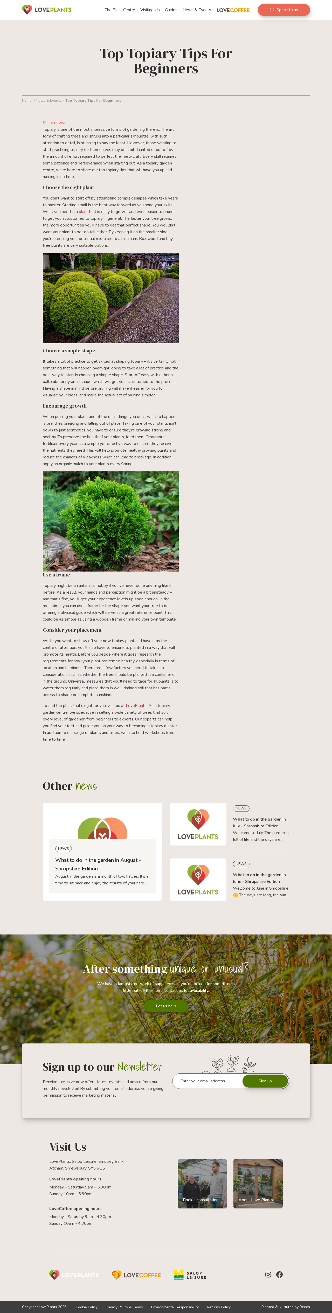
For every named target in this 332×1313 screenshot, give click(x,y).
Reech (305, 1306)
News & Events (48, 100)
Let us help (166, 1006)
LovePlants (136, 706)
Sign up (265, 1081)
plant (83, 212)
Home (27, 100)
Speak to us (287, 10)
